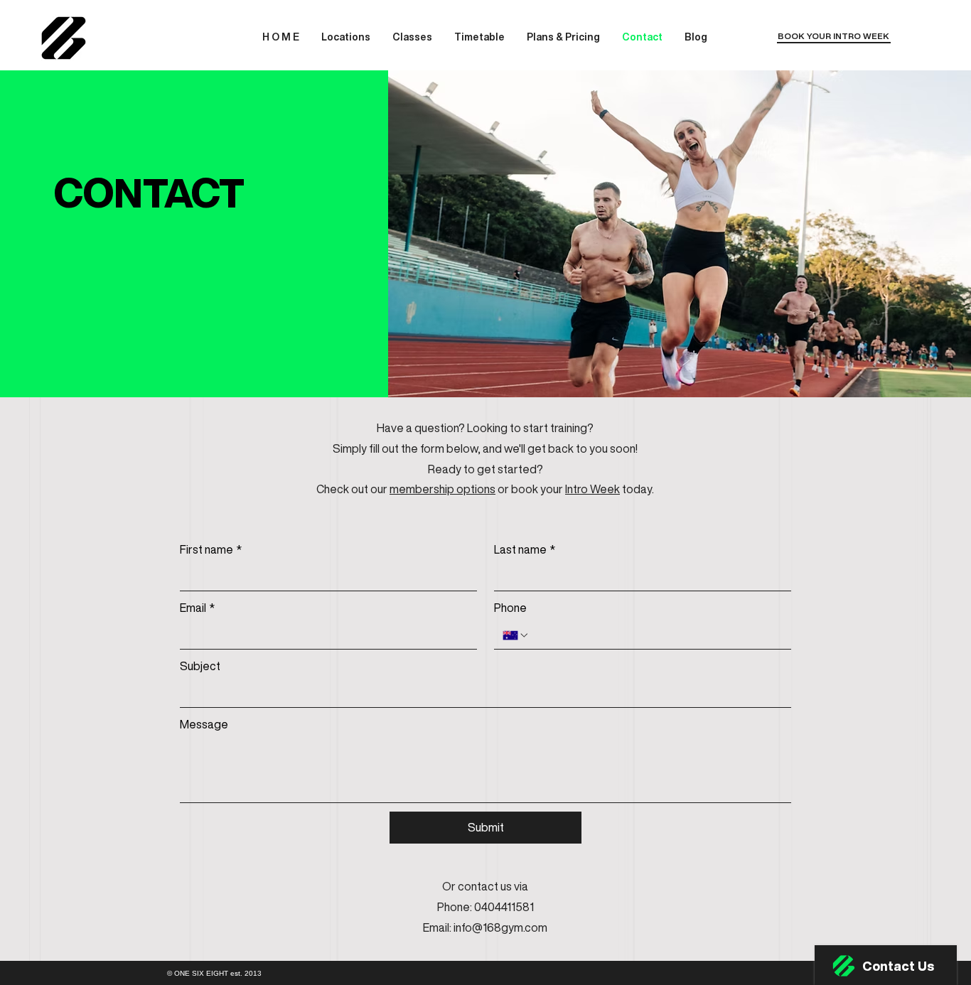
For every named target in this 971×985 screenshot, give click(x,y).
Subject (200, 666)
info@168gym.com (500, 927)
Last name (524, 549)
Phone (510, 607)
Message (204, 724)
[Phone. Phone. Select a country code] (516, 635)
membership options (442, 489)
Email (197, 607)
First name (211, 549)
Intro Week (592, 489)
